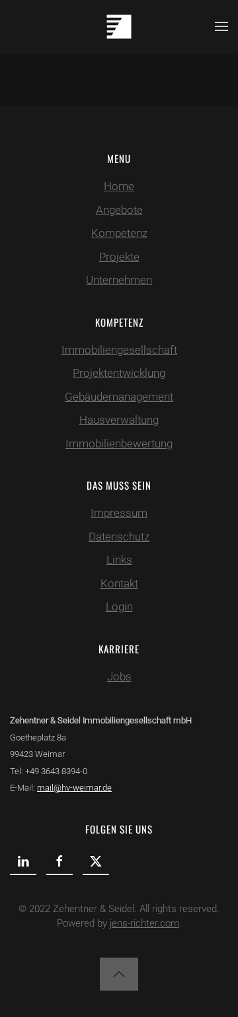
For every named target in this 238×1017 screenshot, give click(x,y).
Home (119, 186)
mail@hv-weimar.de (74, 788)
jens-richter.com (144, 923)
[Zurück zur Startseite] (119, 26)
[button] (221, 26)
